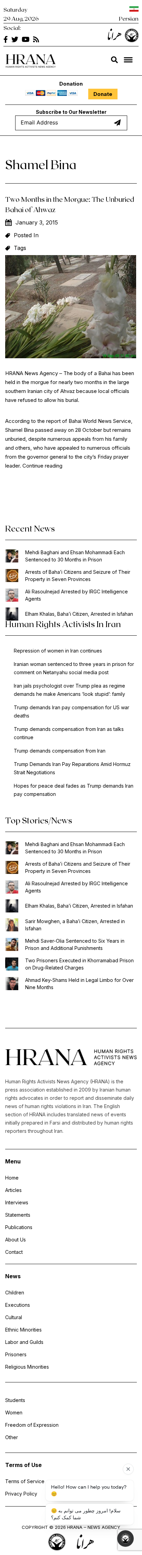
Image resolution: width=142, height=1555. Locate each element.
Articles (13, 1190)
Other (11, 1437)
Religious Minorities (27, 1367)
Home (12, 1178)
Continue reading (42, 465)
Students (15, 1400)
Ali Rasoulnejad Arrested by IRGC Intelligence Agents (76, 595)
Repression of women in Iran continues (58, 651)
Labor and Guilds (24, 1342)
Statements (17, 1215)
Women (13, 1412)
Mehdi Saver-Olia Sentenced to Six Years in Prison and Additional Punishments (74, 944)
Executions (17, 1305)
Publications (18, 1227)
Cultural (13, 1317)
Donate (102, 94)
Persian (129, 18)
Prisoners (16, 1354)
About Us (15, 1239)
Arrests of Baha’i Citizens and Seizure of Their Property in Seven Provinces (77, 575)
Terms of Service (24, 1481)
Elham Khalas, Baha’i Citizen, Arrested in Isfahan (79, 614)
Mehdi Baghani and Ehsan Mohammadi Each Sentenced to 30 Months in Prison (75, 555)
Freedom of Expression (32, 1425)
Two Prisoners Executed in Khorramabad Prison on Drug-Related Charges (79, 964)
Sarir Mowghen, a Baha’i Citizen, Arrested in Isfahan (75, 924)
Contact (14, 1252)
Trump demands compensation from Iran (59, 751)
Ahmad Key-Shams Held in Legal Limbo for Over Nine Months (79, 983)
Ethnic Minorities (23, 1330)
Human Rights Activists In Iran (63, 624)
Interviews (16, 1202)
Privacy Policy (21, 1494)
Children (14, 1292)
